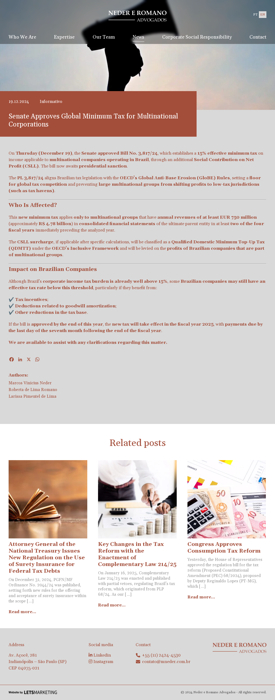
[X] (29, 360)
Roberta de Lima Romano (33, 389)
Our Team (104, 37)
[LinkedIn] (20, 360)
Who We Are (22, 37)
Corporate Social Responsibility (197, 37)
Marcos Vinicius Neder (30, 383)
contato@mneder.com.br (166, 661)
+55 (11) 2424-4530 (161, 655)
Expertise (64, 37)
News (138, 37)
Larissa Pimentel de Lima (32, 396)
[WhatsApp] (37, 360)
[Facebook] (12, 360)
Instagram (102, 661)
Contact (257, 37)
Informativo (51, 101)
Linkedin (101, 655)
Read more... (22, 612)
